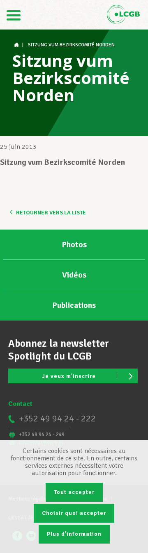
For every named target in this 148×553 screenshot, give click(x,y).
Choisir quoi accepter (74, 513)
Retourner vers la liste (51, 212)
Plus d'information (74, 533)
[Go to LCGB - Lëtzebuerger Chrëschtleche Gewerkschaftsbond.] (17, 45)
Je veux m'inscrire (69, 376)
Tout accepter (74, 492)
